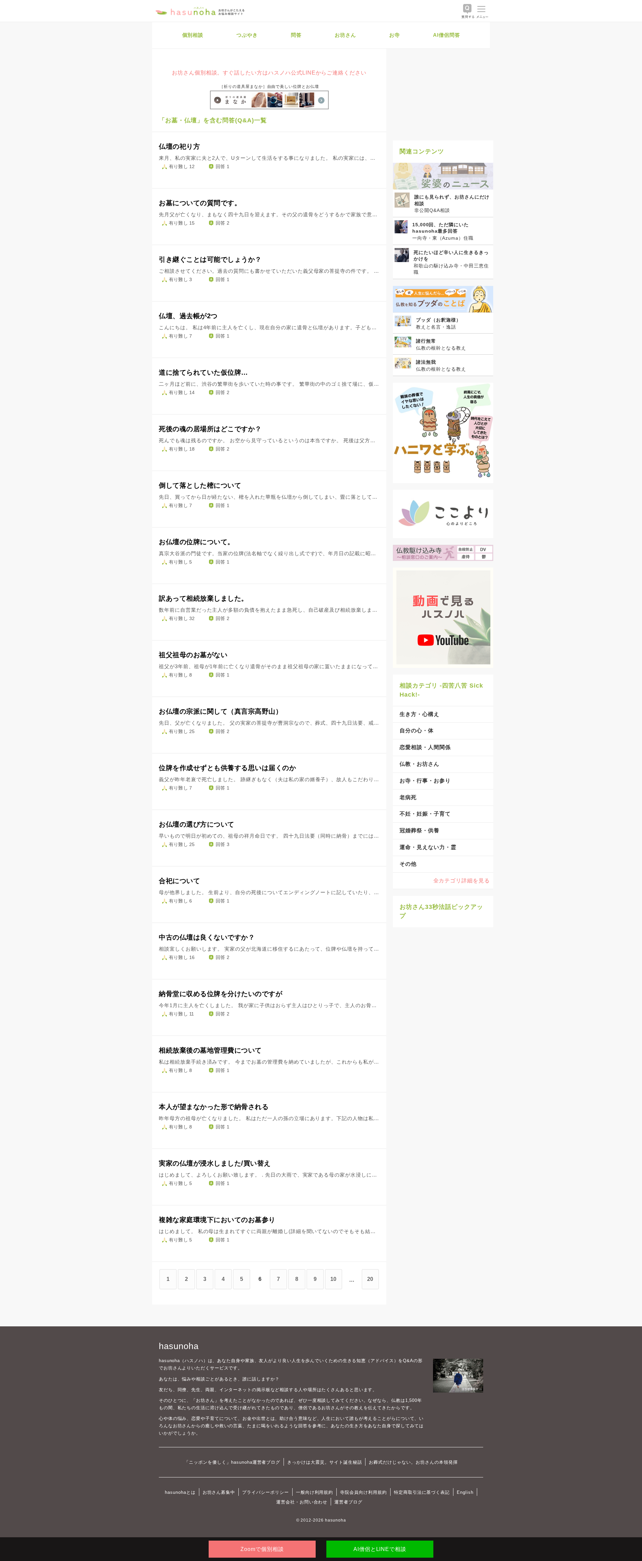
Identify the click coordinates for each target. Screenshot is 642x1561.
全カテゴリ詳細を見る (461, 880)
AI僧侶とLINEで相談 (379, 1549)
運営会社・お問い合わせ (301, 1502)
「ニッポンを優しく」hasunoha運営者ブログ (232, 1462)
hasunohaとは (180, 1492)
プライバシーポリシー (265, 1492)
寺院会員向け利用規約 (363, 1492)
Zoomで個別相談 (262, 1549)
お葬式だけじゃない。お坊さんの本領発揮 (413, 1462)
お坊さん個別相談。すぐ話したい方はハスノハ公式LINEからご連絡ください (269, 73)
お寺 (394, 35)
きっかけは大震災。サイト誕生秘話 (324, 1462)
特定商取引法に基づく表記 (422, 1492)
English (465, 1492)
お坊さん (345, 35)
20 (370, 1279)
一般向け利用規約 (314, 1492)
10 (333, 1279)
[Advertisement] (443, 92)
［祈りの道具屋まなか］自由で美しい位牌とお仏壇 (269, 86)
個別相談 (193, 35)
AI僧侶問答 (446, 35)
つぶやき (247, 35)
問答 (296, 35)
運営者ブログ (348, 1502)
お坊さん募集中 (219, 1492)
